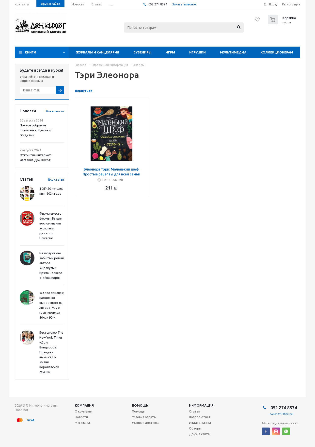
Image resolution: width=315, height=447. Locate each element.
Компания (84, 405)
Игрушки (197, 52)
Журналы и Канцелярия (97, 52)
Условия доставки (145, 422)
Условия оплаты (144, 417)
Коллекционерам (277, 52)
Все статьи (56, 179)
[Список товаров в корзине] (282, 23)
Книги (30, 52)
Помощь (140, 405)
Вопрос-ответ (200, 417)
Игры (170, 52)
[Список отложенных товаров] (257, 21)
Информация (201, 405)
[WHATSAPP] (286, 431)
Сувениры (142, 52)
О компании (84, 411)
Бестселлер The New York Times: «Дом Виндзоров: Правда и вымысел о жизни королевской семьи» (51, 352)
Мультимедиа (233, 52)
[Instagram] (276, 431)
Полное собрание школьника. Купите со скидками (36, 130)
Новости (81, 417)
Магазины (82, 422)
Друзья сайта (199, 434)
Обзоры (195, 428)
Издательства (200, 422)
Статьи (194, 411)
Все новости (55, 111)
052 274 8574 (157, 4)
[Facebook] (266, 431)
